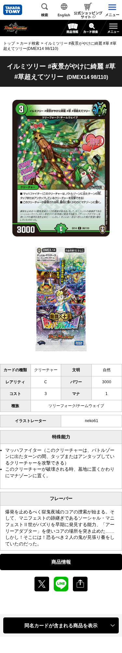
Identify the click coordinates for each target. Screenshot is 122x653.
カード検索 (29, 43)
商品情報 (61, 562)
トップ (9, 43)
